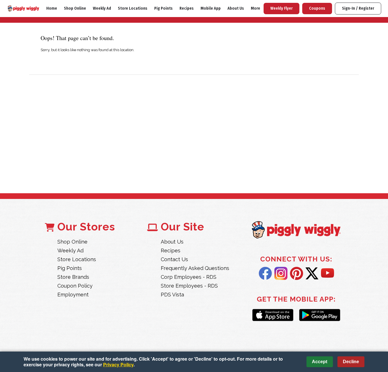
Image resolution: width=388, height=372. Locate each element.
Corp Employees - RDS (188, 277)
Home (51, 8)
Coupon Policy (75, 286)
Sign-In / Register (358, 8)
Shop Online (75, 8)
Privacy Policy (118, 364)
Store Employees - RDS (189, 286)
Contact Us (174, 259)
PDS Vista (172, 295)
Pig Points (163, 8)
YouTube (327, 273)
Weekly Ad (102, 8)
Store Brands (73, 277)
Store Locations (132, 8)
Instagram (280, 273)
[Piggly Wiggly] (296, 230)
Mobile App (211, 8)
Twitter (312, 273)
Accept (319, 361)
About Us (236, 8)
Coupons (317, 8)
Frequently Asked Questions (195, 268)
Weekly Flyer (281, 8)
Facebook (265, 273)
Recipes (187, 8)
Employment (73, 295)
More (255, 8)
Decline (351, 361)
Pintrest (296, 273)
